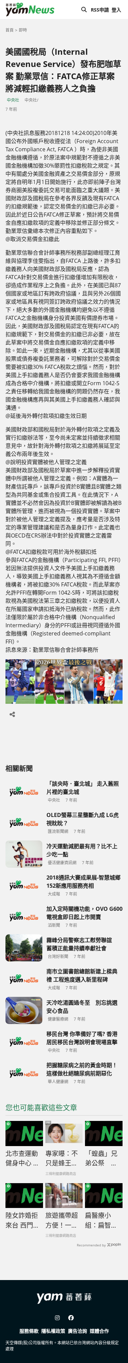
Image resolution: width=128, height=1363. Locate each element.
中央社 (13, 100)
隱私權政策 (53, 1331)
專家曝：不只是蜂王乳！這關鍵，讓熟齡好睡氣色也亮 (61, 1158)
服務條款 (29, 1331)
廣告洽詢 (77, 1331)
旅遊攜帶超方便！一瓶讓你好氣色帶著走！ (61, 1220)
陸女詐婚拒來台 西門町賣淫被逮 (22, 1220)
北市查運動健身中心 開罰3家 (22, 1158)
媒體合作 (99, 1331)
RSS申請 (100, 9)
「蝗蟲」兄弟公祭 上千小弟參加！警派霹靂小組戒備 (101, 1158)
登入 (116, 9)
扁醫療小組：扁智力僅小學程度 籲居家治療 (104, 1220)
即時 (23, 30)
